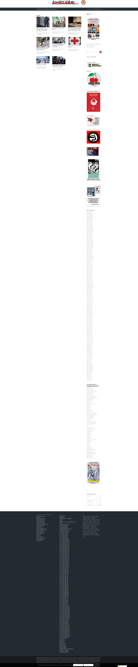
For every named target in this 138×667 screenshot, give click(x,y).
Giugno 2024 (89, 235)
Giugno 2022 (89, 263)
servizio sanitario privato (40, 538)
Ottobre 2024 (89, 231)
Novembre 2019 (89, 299)
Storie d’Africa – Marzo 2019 (63, 652)
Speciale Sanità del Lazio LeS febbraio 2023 (66, 648)
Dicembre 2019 (89, 298)
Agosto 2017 (89, 330)
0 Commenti (45, 31)
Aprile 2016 (88, 348)
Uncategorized (38, 540)
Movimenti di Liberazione (40, 528)
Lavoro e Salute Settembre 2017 (64, 626)
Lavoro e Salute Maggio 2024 (64, 594)
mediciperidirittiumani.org (91, 422)
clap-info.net (89, 435)
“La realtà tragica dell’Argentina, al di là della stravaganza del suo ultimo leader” (58, 45)
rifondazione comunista (96, 530)
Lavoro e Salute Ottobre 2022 (64, 621)
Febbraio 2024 (89, 240)
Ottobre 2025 (89, 217)
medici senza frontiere (86, 528)
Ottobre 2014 (89, 369)
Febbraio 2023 (89, 254)
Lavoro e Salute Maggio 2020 (64, 590)
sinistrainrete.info (89, 440)
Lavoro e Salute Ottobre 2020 (64, 618)
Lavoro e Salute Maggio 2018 (64, 587)
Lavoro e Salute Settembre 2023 (64, 633)
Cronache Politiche (39, 521)
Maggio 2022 (89, 264)
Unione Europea (97, 534)
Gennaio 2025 (89, 227)
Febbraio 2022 (89, 268)
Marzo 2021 (88, 280)
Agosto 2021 (89, 275)
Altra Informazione (39, 518)
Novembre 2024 (89, 230)
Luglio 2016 (88, 345)
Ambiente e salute (39, 516)
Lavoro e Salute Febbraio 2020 (64, 547)
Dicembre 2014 (89, 367)
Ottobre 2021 (89, 272)
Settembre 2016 (89, 343)
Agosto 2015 (89, 358)
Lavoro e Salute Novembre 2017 (64, 608)
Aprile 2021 (88, 279)
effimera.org (89, 446)
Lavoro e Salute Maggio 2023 (64, 593)
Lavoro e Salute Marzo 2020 (63, 600)
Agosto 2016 (89, 344)
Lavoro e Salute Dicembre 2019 (64, 539)
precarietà (96, 528)
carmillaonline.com (90, 431)
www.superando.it (90, 400)
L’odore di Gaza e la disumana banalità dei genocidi (41, 49)
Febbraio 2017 (89, 337)
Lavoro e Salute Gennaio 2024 (64, 563)
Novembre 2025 (89, 216)
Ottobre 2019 (89, 300)
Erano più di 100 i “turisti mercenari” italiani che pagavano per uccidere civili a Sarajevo (42, 29)
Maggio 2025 (89, 223)
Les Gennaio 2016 (62, 640)
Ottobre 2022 (89, 258)
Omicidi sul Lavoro (62, 643)
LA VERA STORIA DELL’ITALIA (63, 530)
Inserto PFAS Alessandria (63, 525)
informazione (90, 522)
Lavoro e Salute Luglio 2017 (63, 575)
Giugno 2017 (89, 332)
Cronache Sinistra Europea (40, 524)
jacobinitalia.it (89, 437)
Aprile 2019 (88, 307)
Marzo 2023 (88, 253)
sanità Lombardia (85, 533)
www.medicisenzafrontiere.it (91, 395)
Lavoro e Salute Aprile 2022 (63, 534)
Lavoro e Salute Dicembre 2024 (64, 545)
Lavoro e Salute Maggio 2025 (64, 595)
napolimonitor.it (89, 456)
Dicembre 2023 (89, 242)
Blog (37, 517)
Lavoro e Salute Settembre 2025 (64, 636)
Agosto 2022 (89, 261)
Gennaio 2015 (89, 366)
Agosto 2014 (89, 371)
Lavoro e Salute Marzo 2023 (63, 603)
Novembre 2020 (89, 285)
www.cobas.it (89, 409)
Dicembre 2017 (89, 325)
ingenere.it (88, 436)
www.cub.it (88, 408)
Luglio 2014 (88, 373)
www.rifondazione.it (90, 387)
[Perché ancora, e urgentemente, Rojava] (58, 22)
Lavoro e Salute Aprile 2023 (63, 535)
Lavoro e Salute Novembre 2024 (64, 616)
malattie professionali (94, 525)
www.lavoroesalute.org (90, 47)
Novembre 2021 (89, 271)
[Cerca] (83, 6)
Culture (37, 526)
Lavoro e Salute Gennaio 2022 (64, 561)
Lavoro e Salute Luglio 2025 (63, 584)
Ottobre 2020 (89, 286)
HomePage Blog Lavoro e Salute (64, 524)
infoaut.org (88, 445)
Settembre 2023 (89, 246)
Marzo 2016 (88, 350)
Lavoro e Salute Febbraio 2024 (64, 551)
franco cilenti (98, 519)
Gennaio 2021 (89, 283)
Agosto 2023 (89, 247)
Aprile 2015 (88, 362)
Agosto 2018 (89, 316)
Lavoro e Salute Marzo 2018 (63, 598)
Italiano (89, 14)
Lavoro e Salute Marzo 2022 (63, 602)
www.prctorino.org (90, 388)
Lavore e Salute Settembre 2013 (64, 531)
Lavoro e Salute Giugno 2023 (64, 570)
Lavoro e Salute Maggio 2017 (64, 586)
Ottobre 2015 (89, 355)
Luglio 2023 (88, 248)
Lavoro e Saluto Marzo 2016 (63, 637)
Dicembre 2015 (89, 353)
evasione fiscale (85, 519)
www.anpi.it (89, 412)
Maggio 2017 (89, 333)
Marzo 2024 (88, 239)
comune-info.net (89, 418)
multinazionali (92, 528)
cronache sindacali (39, 532)
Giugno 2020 (89, 291)
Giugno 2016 (89, 346)
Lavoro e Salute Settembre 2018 (64, 628)
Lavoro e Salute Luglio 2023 (63, 581)
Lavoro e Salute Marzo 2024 (63, 605)
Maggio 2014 (89, 375)
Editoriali (60, 520)
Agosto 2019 (89, 302)
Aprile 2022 (88, 265)
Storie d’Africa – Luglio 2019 (63, 651)
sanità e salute (38, 536)
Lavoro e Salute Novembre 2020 (64, 611)
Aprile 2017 (88, 335)
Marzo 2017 (88, 336)
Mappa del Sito (61, 641)
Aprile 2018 (88, 321)
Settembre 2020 (89, 287)
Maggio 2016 (89, 347)
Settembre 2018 (89, 315)
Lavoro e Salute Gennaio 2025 (64, 564)
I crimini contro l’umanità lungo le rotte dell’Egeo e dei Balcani (58, 66)
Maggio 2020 (89, 292)
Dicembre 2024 (89, 228)
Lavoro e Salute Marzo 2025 (63, 606)
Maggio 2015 (89, 361)
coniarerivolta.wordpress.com (91, 421)
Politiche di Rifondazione (40, 530)
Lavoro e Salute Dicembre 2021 (64, 541)
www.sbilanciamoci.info (90, 392)
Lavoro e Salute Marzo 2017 (63, 596)
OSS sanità (38, 535)
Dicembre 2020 (89, 284)
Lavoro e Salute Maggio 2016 (64, 585)
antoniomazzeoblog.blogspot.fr (92, 423)
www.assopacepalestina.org (91, 453)
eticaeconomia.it (89, 424)
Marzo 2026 (88, 211)
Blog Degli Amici (61, 517)
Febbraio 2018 (89, 323)
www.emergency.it (90, 394)
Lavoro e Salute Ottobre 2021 (64, 620)
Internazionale (38, 533)
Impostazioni (96, 665)
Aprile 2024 (88, 238)
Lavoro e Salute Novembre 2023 (64, 615)
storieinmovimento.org (90, 427)
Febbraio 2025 (89, 226)
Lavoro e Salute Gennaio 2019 (64, 557)
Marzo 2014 (88, 377)
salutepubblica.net (90, 428)
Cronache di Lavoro (39, 520)
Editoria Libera (38, 527)
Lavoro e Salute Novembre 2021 (64, 613)
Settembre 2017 (89, 329)
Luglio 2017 (88, 331)
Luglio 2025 (88, 220)
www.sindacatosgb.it (90, 410)
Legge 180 (84, 525)
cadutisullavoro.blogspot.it (91, 415)
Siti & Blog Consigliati (62, 647)
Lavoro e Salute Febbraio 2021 (64, 548)
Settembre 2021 (89, 273)
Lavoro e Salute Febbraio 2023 (64, 550)
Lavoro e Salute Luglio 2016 (63, 573)
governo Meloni (85, 522)
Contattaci (61, 519)
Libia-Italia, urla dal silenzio (41, 64)
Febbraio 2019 (89, 309)
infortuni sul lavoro (96, 522)
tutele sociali (92, 534)
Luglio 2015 (88, 359)
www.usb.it (88, 407)
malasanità (88, 525)
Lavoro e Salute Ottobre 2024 (64, 623)
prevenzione (84, 530)
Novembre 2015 (89, 354)
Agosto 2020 (89, 288)
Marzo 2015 (88, 363)
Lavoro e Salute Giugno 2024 (64, 571)
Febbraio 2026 (89, 212)
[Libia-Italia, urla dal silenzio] (43, 59)
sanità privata (96, 533)
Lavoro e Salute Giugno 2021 (64, 568)
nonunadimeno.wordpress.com (92, 429)
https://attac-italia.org (90, 390)
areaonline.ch (89, 441)
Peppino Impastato (62, 644)
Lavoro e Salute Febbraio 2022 (64, 549)
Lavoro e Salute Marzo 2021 (63, 601)
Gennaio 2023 (89, 255)
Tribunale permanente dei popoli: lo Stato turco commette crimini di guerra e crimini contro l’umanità (74, 29)
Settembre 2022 (89, 260)
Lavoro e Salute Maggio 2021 (64, 591)
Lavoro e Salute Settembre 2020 (64, 630)
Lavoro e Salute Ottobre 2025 (64, 624)
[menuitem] (56, 6)
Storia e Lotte (38, 531)
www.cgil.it (88, 405)
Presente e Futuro (62, 645)
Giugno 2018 (89, 318)
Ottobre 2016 (89, 341)
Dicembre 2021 (89, 270)
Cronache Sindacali (39, 523)
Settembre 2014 (89, 370)
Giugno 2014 (89, 374)
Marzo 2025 (88, 225)
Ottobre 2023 (89, 245)
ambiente (84, 516)
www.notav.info (89, 401)
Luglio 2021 (88, 276)
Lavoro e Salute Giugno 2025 (64, 572)
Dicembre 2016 (89, 339)
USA (83, 536)
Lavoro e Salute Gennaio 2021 (64, 560)
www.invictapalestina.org (91, 452)
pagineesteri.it (89, 454)
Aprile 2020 (88, 293)
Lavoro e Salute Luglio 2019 (63, 577)
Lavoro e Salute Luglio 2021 (63, 579)
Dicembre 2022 (89, 256)
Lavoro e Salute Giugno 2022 (64, 569)
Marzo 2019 (88, 308)
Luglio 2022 (88, 262)
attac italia (88, 516)
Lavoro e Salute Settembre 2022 (64, 632)
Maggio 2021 (89, 278)
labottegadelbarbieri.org (90, 417)
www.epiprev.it (89, 402)
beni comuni (92, 516)
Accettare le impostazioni (78, 665)
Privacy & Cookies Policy (63, 646)
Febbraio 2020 (89, 295)
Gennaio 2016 (89, 352)
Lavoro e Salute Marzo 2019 (63, 599)
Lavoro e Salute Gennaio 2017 (64, 555)
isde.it (88, 444)
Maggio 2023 (89, 250)
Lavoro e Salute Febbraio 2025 (64, 553)
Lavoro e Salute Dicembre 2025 (64, 546)
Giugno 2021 (89, 277)
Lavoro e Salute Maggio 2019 (64, 588)
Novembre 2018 (89, 313)
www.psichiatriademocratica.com (92, 413)
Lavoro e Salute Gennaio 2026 (64, 565)
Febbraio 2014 (89, 378)
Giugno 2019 (89, 305)
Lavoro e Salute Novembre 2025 (64, 617)
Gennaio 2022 (89, 269)
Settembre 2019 (89, 301)
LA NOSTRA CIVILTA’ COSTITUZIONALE (65, 528)
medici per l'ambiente (93, 527)
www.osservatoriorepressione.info (92, 398)
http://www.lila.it (89, 393)
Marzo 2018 (88, 322)
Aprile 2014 (88, 376)
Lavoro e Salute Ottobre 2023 (64, 622)
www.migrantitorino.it (90, 399)
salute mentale (88, 531)
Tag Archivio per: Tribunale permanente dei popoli (46, 9)
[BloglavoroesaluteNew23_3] (69, 2)
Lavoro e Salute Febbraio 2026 (64, 554)
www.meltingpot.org (90, 455)
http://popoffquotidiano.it (91, 403)
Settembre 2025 (89, 218)
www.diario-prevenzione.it (91, 397)
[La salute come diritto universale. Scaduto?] (74, 41)
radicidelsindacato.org (90, 448)
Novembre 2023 (89, 243)
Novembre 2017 (89, 326)
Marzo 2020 (88, 294)
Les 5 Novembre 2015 (62, 638)
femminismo (93, 519)
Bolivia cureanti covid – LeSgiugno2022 (65, 518)
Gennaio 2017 (89, 338)
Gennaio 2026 (89, 213)
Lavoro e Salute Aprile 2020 (63, 532)
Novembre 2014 (89, 368)
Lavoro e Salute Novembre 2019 (64, 610)
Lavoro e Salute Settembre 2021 (64, 631)
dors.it (88, 425)
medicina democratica (86, 527)
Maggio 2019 (89, 306)
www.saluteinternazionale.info (91, 391)
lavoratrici (38, 534)
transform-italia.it (89, 430)
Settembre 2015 (89, 356)
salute (84, 531)
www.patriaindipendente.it (91, 450)
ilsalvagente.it (89, 438)
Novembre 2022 (89, 257)
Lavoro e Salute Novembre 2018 (64, 609)
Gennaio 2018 (89, 324)
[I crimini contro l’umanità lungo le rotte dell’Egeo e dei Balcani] (58, 60)
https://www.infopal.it (90, 458)
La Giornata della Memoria (63, 527)
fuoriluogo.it (89, 432)
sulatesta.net (89, 443)
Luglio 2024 (88, 234)
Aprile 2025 (88, 224)
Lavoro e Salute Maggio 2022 (64, 592)
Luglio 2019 (88, 303)
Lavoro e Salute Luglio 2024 (63, 583)
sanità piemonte (91, 533)
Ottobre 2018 (89, 314)
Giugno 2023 (89, 249)
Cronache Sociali (39, 525)
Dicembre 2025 (89, 215)
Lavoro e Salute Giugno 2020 (64, 566)
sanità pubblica (85, 534)
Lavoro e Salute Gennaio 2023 (64, 562)
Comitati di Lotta (39, 519)
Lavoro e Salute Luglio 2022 (63, 580)
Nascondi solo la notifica (88, 665)
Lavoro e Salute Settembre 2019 (64, 629)
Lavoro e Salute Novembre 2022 (64, 614)
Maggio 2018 (89, 320)
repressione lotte (89, 530)
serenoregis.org (89, 451)
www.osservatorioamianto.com (92, 414)
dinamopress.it (89, 420)
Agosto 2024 (89, 233)
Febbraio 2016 (89, 351)
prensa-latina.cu (89, 447)
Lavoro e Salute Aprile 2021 (63, 533)
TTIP (88, 534)
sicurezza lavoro (39, 539)
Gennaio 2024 (89, 241)
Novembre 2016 (89, 340)
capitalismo (96, 516)
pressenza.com (89, 433)
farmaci (89, 519)
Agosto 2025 (89, 219)
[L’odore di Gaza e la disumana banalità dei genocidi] (43, 42)
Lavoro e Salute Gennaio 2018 (64, 556)
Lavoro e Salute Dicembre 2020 (64, 540)
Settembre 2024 (89, 232)
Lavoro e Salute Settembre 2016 (64, 625)
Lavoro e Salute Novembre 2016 (64, 607)
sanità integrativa (93, 531)
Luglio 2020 (88, 290)
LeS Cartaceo (61, 639)
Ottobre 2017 (89, 328)
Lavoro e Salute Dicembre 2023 (64, 543)
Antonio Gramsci (62, 516)
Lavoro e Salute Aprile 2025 (63, 538)
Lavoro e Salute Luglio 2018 (63, 576)
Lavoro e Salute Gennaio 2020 (64, 558)
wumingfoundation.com (90, 416)
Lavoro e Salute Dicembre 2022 (64, 542)
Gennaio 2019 (89, 310)
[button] (93, 29)
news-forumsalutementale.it (91, 439)
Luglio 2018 (88, 317)
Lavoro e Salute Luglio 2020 (63, 578)
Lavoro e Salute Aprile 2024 (63, 536)
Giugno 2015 (89, 360)
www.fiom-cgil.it (89, 406)
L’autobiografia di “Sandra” (63, 526)
